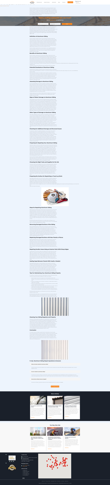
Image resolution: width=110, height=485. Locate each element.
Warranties (66, 481)
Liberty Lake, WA (25, 472)
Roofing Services (39, 2)
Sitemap (62, 481)
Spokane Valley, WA (26, 471)
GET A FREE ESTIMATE (55, 386)
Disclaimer (59, 481)
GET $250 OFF (70, 2)
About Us (43, 481)
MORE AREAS (23, 478)
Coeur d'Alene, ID (25, 475)
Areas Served (54, 2)
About (59, 2)
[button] (12, 458)
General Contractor (47, 2)
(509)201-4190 (53, 20)
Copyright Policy (54, 481)
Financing (63, 2)
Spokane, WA (25, 470)
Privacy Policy (48, 481)
